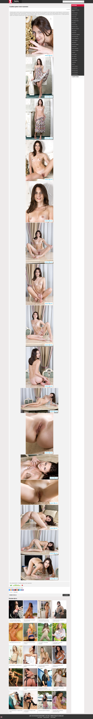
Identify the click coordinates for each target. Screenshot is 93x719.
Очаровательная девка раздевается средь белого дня (44, 688)
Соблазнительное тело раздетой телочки (30, 688)
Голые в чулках (74, 14)
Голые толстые (74, 24)
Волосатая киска (75, 70)
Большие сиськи (75, 26)
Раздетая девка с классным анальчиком (58, 688)
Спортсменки (74, 46)
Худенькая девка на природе (44, 710)
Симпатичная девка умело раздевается (58, 666)
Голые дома (15, 592)
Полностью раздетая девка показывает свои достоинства (15, 620)
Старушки (73, 52)
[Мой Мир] (12, 590)
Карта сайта (40, 717)
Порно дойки (52, 717)
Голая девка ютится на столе (15, 642)
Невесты (73, 64)
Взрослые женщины (75, 28)
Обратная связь (46, 717)
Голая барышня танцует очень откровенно (29, 711)
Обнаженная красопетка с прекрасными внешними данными (14, 688)
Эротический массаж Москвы (75, 10)
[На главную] (15, 1)
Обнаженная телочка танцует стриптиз (29, 643)
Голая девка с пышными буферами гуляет (57, 643)
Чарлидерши (74, 42)
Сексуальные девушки (76, 34)
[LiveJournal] (18, 590)
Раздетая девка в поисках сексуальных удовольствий (43, 620)
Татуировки (74, 62)
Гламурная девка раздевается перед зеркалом (59, 620)
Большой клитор (75, 68)
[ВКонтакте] (9, 590)
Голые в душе (74, 54)
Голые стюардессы (75, 38)
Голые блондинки (75, 72)
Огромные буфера (75, 44)
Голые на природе (75, 50)
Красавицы (74, 22)
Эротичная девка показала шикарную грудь (43, 666)
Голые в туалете (75, 66)
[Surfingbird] (20, 590)
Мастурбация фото (75, 20)
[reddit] (17, 590)
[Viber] (23, 590)
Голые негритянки (75, 18)
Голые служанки (75, 40)
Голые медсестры (75, 36)
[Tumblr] (21, 590)
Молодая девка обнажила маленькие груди (58, 711)
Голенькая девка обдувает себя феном (30, 666)
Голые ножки (74, 16)
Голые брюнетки (75, 74)
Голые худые (74, 30)
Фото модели (74, 56)
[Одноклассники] (11, 590)
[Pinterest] (14, 590)
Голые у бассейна (75, 48)
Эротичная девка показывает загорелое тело (29, 620)
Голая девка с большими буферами (43, 643)
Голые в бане (74, 58)
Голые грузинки (74, 60)
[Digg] (15, 590)
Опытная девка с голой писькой (15, 665)
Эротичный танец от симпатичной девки (15, 711)
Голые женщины (75, 12)
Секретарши (74, 32)
